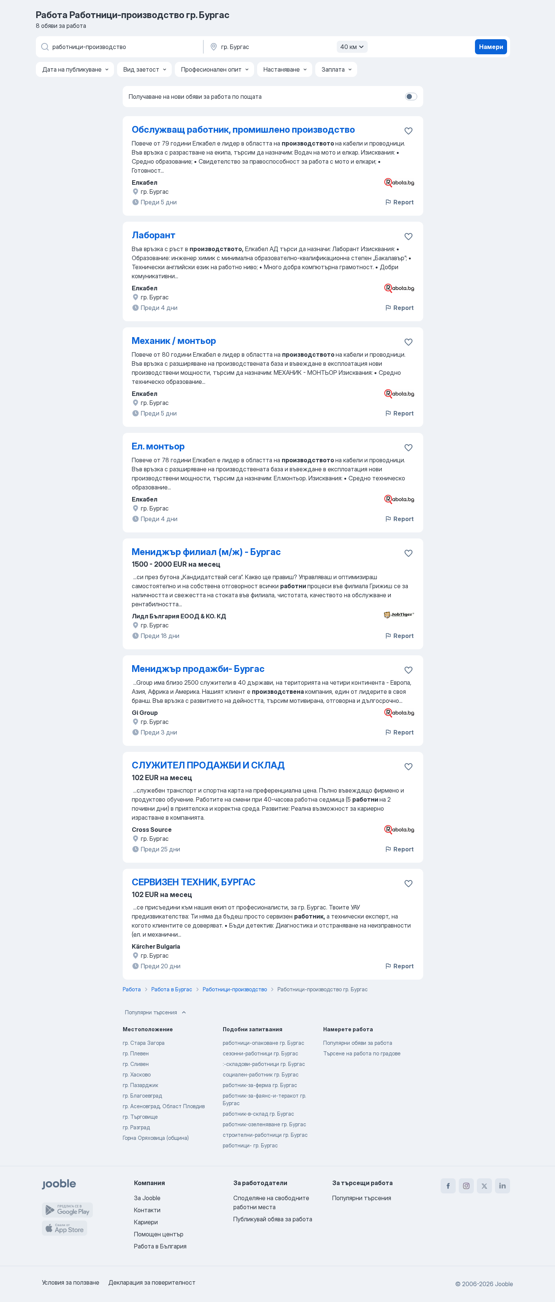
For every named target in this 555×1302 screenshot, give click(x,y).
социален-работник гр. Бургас (261, 1074)
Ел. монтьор (158, 446)
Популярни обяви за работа (357, 1043)
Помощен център (158, 1234)
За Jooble (147, 1198)
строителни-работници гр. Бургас (265, 1135)
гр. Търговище (140, 1116)
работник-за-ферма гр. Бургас (260, 1085)
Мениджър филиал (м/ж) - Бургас (206, 551)
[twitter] (484, 1185)
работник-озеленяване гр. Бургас (264, 1124)
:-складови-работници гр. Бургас (264, 1064)
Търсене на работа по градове (362, 1053)
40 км (348, 47)
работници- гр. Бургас (250, 1145)
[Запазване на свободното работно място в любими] (408, 131)
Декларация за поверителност (152, 1282)
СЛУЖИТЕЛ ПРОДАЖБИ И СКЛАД (208, 765)
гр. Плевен (136, 1053)
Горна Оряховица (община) (156, 1138)
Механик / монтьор (174, 340)
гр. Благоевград (142, 1095)
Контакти (147, 1210)
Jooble (504, 1284)
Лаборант (154, 235)
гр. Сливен (136, 1064)
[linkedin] (502, 1185)
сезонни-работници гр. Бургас (260, 1053)
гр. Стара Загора (144, 1043)
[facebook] (448, 1185)
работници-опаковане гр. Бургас (263, 1043)
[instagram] (466, 1185)
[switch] (411, 96)
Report (403, 202)
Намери (491, 47)
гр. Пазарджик (140, 1085)
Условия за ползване (70, 1282)
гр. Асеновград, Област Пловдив (164, 1106)
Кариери (146, 1222)
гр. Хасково (137, 1074)
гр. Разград (136, 1127)
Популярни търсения (151, 1012)
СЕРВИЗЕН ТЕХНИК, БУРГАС (194, 882)
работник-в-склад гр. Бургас (258, 1113)
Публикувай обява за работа (272, 1219)
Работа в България (160, 1246)
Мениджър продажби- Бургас (198, 668)
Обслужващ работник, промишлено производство (243, 129)
